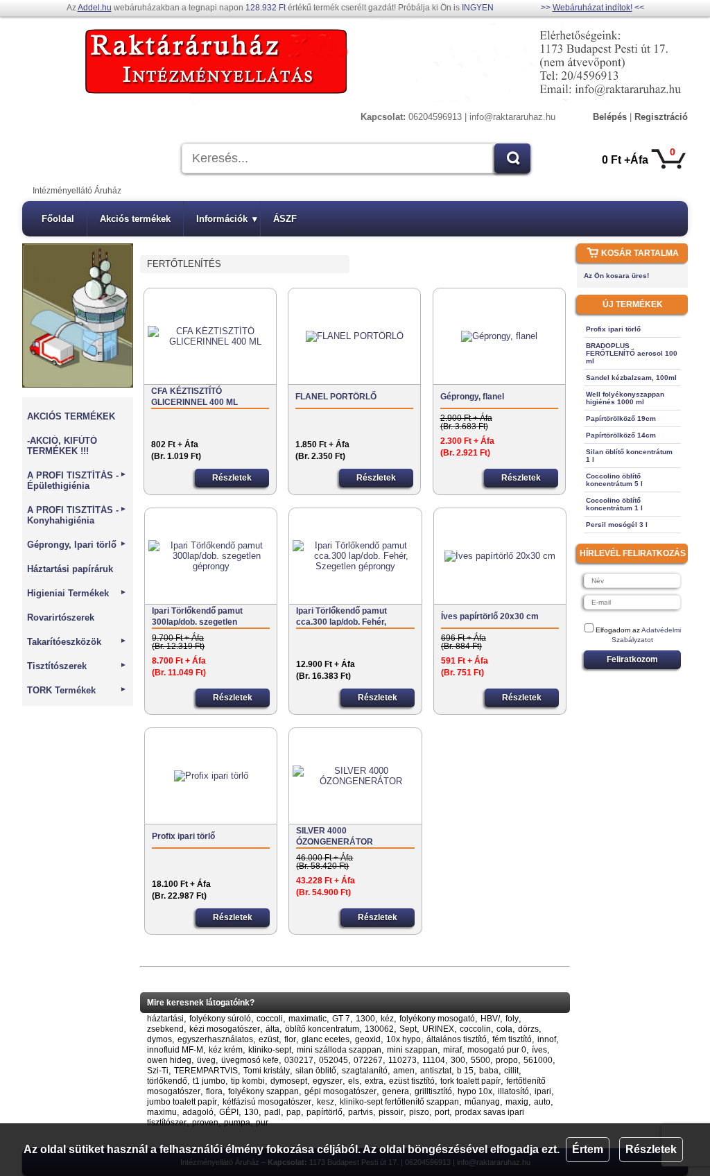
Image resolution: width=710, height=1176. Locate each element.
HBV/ (490, 1018)
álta (272, 1029)
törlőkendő (167, 1081)
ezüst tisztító (412, 1081)
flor (290, 1039)
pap (293, 1112)
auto (542, 1102)
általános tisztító (456, 1039)
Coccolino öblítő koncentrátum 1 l (614, 504)
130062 (379, 1029)
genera (395, 1091)
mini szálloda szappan (339, 1050)
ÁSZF (285, 219)
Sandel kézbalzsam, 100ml (631, 377)
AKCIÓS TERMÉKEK (71, 416)
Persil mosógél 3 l (617, 524)
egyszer (328, 1081)
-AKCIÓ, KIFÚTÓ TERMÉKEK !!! (62, 445)
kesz (325, 1102)
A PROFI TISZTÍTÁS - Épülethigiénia (77, 480)
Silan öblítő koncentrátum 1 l (629, 455)
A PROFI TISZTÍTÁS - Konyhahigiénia (77, 515)
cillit (511, 1070)
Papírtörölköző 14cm (621, 435)
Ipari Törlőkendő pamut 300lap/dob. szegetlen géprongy (197, 617)
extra (374, 1081)
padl (272, 1112)
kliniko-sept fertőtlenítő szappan (399, 1102)
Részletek (651, 1149)
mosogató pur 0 (496, 1050)
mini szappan (412, 1050)
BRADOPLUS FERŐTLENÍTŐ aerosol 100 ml (631, 353)
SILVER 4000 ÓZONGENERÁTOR (334, 836)
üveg (206, 1060)
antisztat (435, 1070)
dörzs (528, 1029)
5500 (480, 1060)
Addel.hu (95, 7)
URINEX (438, 1029)
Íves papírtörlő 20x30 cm (490, 616)
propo (507, 1060)
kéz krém (226, 1050)
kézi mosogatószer (224, 1029)
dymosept (288, 1081)
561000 (538, 1060)
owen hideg (169, 1060)
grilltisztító (433, 1091)
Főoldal (58, 219)
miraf (452, 1050)
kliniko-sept (269, 1050)
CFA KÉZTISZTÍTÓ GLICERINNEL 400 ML (194, 396)
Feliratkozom (632, 659)
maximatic (307, 1018)
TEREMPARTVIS (206, 1070)
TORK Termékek (77, 690)
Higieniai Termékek (77, 593)
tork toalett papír (470, 1081)
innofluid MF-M (175, 1050)
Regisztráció (661, 117)
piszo (419, 1112)
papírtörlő (324, 1112)
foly (512, 1018)
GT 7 (341, 1018)
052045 (333, 1060)
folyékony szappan (263, 1091)
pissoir (391, 1112)
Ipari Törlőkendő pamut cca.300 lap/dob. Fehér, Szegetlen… (341, 617)
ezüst (269, 1039)
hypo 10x (475, 1091)
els (353, 1081)
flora (214, 1091)
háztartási (165, 1018)
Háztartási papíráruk (70, 569)
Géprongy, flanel (472, 396)
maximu (162, 1112)
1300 (365, 1018)
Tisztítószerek (77, 666)
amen (404, 1070)
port (442, 1112)
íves (539, 1050)
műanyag (482, 1102)
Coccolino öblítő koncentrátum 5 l (614, 479)
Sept (408, 1029)
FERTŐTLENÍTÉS (184, 264)
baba (489, 1070)
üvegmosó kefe (250, 1060)
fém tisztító (512, 1039)
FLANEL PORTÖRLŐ (335, 396)
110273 (402, 1060)
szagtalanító (365, 1070)
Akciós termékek (135, 219)
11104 (433, 1060)
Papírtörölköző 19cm (621, 418)
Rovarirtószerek (60, 617)
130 (251, 1112)
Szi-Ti (157, 1070)
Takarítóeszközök (77, 642)
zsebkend (165, 1029)
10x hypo (403, 1039)
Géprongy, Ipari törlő (77, 544)
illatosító (513, 1091)
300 (458, 1060)
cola (504, 1029)
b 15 (465, 1070)
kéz (387, 1018)
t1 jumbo (209, 1081)
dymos (159, 1039)
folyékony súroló (220, 1018)
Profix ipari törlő (183, 836)
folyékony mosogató (437, 1018)
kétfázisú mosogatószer (267, 1102)
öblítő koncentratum (322, 1029)
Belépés (610, 117)
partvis (360, 1112)
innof (546, 1039)
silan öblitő (315, 1070)
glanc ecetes (325, 1039)
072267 (368, 1060)
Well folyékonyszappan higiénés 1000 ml (625, 398)
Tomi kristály (266, 1070)
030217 (298, 1060)
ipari (543, 1091)
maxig (516, 1102)
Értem (587, 1149)
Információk (226, 219)
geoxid (368, 1039)
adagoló (198, 1112)
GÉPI (229, 1112)
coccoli (270, 1018)
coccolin (475, 1029)
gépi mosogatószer (340, 1091)
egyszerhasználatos (215, 1039)
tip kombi (248, 1081)
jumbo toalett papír (182, 1102)
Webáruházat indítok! (592, 7)
